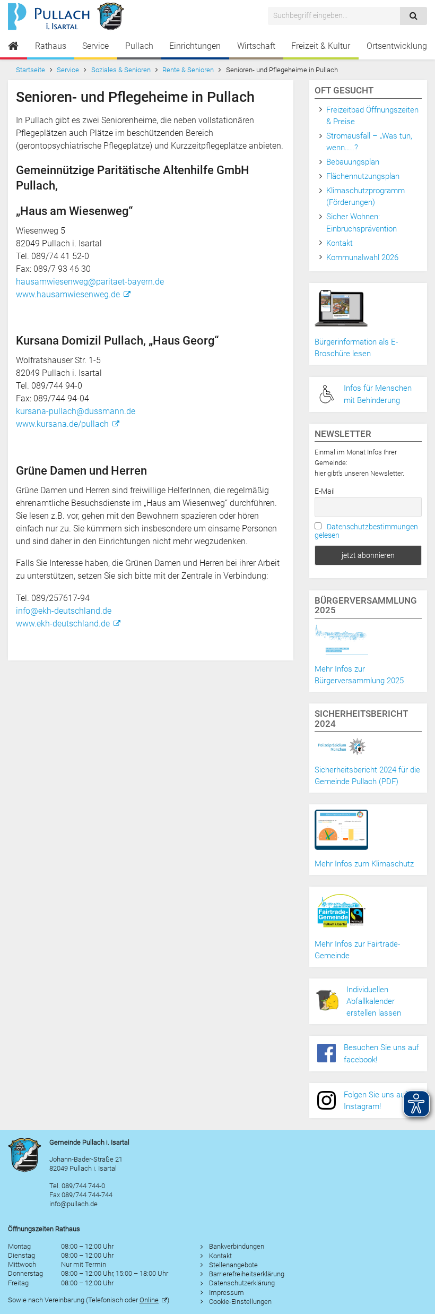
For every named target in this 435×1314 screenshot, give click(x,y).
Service (95, 46)
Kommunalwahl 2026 (362, 257)
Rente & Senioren (188, 70)
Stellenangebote (233, 1265)
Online (149, 1300)
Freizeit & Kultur (320, 46)
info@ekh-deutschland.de (63, 611)
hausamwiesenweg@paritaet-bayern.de (90, 282)
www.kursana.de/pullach (62, 424)
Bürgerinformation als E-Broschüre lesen (356, 347)
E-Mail (325, 491)
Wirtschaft (256, 46)
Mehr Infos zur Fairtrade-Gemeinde (357, 949)
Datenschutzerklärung (242, 1283)
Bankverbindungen (236, 1246)
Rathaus (50, 46)
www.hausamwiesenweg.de (68, 294)
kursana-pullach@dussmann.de (75, 411)
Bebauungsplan (352, 162)
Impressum (226, 1292)
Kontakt (339, 243)
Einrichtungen (195, 46)
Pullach (139, 46)
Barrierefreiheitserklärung (246, 1274)
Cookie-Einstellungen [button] (240, 1302)
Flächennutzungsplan (362, 176)
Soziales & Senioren (121, 70)
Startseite (30, 70)
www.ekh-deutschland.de (63, 624)
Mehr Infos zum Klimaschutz (364, 863)
